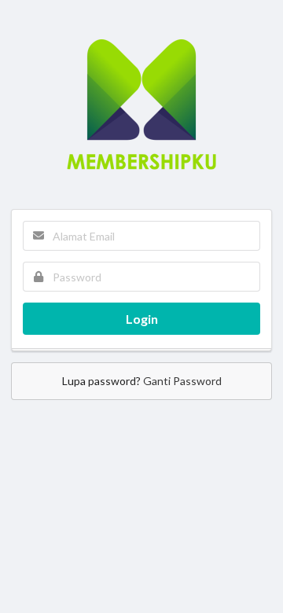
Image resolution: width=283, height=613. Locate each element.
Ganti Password (182, 380)
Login (142, 318)
